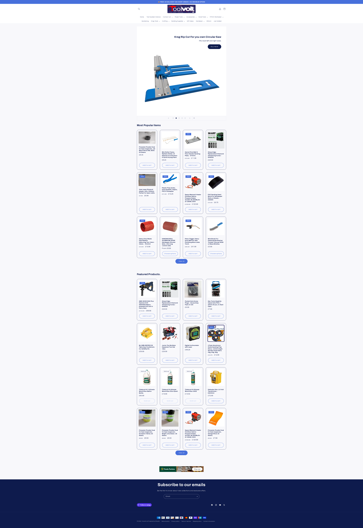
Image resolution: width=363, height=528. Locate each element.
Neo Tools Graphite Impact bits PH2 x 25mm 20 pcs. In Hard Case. (215, 303)
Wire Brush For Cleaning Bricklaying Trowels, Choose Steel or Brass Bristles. (215, 241)
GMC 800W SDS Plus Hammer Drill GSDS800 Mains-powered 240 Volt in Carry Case (146, 304)
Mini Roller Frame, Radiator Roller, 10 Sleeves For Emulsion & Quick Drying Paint (169, 154)
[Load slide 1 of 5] (173, 118)
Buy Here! (214, 46)
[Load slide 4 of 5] (182, 118)
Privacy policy (175, 521)
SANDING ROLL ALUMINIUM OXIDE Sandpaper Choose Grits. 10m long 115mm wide (168, 242)
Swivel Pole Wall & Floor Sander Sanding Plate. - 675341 (192, 153)
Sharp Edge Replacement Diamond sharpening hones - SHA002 (216, 154)
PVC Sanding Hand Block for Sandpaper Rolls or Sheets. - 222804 (215, 197)
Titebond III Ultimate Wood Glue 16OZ (192, 390)
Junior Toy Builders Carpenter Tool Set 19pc (169, 347)
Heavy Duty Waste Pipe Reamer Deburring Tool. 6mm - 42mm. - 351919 (147, 241)
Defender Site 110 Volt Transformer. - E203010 (216, 391)
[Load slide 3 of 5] (179, 118)
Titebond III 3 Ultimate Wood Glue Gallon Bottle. (147, 391)
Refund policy (166, 521)
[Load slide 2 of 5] (176, 118)
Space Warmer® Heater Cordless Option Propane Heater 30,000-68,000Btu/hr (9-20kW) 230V (193, 198)
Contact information (209, 521)
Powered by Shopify (154, 521)
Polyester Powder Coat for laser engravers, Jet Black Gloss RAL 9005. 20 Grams (147, 149)
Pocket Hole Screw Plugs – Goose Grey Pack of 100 (192, 302)
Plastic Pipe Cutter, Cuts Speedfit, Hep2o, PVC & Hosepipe (169, 189)
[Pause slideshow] (194, 118)
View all (181, 261)
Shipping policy (197, 521)
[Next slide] (190, 118)
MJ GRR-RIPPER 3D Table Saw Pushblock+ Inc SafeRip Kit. (147, 347)
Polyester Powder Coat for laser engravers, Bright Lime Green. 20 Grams (170, 432)
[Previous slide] (168, 118)
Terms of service (186, 521)
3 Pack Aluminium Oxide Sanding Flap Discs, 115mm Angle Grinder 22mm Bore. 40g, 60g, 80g (215, 349)
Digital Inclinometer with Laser (192, 346)
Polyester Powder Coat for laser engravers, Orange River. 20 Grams (216, 432)
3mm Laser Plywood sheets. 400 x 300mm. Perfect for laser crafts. (147, 191)
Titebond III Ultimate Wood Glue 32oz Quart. (170, 390)
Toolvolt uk (145, 521)
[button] (139, 9)
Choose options (170, 253)
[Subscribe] (197, 496)
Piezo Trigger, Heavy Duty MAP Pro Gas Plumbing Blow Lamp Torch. (192, 241)
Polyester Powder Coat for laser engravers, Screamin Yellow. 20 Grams (147, 432)
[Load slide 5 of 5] (185, 118)
